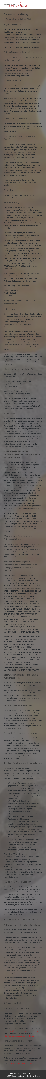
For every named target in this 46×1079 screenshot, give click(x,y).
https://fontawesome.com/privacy (20, 1063)
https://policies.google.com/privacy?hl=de (19, 1036)
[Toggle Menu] (41, 5)
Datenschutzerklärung (28, 1073)
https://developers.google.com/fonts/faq (23, 1031)
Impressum (14, 1073)
